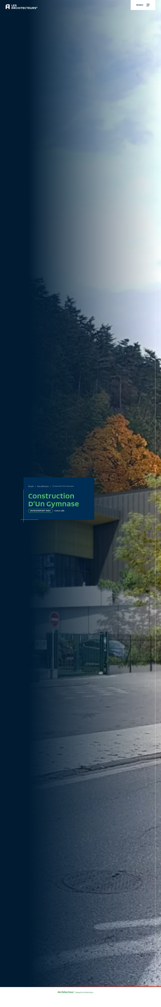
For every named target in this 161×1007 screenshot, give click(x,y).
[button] (143, 5)
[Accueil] (21, 5)
